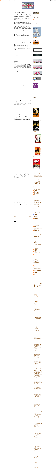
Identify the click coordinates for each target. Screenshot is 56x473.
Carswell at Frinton (36, 450)
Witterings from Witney (28, 4)
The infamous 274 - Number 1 (38, 394)
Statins (34, 210)
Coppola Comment (36, 192)
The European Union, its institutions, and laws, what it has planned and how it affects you (38, 283)
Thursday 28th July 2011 (37, 319)
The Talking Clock (36, 230)
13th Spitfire (35, 272)
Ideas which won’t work (36, 225)
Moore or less (36, 310)
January (36, 467)
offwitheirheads (36, 276)
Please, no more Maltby (36, 221)
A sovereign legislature (37, 387)
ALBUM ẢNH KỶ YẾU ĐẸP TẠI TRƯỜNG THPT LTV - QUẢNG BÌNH (38, 232)
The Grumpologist (36, 265)
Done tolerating (35, 242)
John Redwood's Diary (37, 183)
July (35, 302)
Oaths (35, 413)
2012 (34, 294)
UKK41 (35, 194)
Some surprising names (37, 406)
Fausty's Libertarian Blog (37, 285)
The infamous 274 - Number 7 (38, 361)
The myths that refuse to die (37, 193)
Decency (35, 337)
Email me (34, 94)
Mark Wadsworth (36, 190)
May (35, 462)
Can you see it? (35, 250)
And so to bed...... (36, 445)
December (36, 296)
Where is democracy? (37, 404)
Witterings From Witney (37, 19)
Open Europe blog (36, 206)
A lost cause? (36, 308)
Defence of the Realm (36, 254)
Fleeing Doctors (35, 223)
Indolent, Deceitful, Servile (37, 456)
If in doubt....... (36, 435)
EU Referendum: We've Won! (37, 234)
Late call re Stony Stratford (37, 383)
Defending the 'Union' (37, 309)
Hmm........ (35, 364)
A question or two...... (37, 455)
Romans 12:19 (36, 425)
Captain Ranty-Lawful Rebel (37, 270)
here (20, 14)
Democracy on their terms (37, 318)
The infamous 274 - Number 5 (38, 381)
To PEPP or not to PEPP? (37, 338)
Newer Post (15, 216)
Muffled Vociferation (36, 262)
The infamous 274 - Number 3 (38, 388)
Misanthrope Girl (36, 224)
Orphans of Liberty (36, 204)
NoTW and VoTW (36, 426)
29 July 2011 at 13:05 (17, 213)
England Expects (36, 274)
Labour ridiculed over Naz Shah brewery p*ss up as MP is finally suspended (37, 238)
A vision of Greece (36, 405)
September (36, 300)
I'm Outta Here (35, 271)
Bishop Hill (35, 216)
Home (22, 216)
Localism (35, 397)
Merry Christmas (36, 240)
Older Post (30, 216)
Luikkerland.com (36, 201)
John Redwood (15, 13)
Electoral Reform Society (37, 317)
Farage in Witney (36, 355)
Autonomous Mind (36, 260)
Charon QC (35, 214)
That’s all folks (35, 261)
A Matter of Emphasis (36, 179)
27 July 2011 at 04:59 (17, 105)
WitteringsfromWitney (17, 122)
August (35, 301)
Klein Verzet (35, 241)
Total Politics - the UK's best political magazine (37, 236)
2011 (34, 295)
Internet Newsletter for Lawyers (37, 215)
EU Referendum (36, 226)
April (35, 463)
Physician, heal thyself (37, 389)
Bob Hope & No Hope (37, 325)
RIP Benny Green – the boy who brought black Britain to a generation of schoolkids (37, 245)
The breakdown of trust (37, 422)
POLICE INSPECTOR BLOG (38, 290)
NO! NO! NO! (36, 326)
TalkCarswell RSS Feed (37, 286)
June (35, 461)
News (34, 243)
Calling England (36, 218)
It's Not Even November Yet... (37, 173)
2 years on (35, 191)
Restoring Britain (36, 249)
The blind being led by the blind (38, 382)
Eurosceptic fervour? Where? (38, 344)
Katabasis (35, 251)
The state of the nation (37, 354)
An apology (35, 457)
